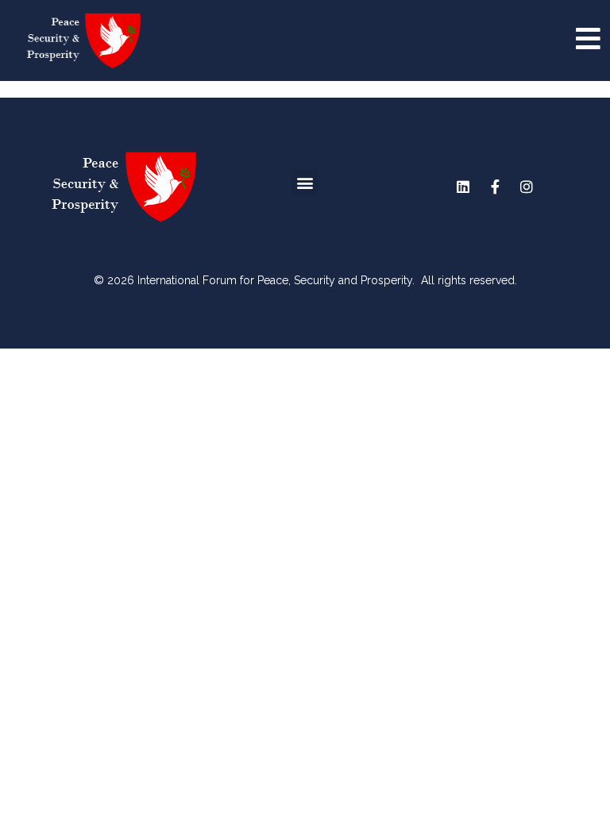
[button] (304, 183)
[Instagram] (526, 186)
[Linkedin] (463, 186)
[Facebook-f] (495, 186)
